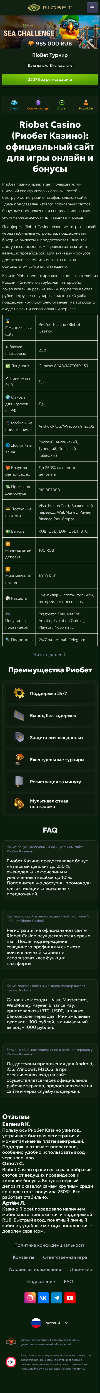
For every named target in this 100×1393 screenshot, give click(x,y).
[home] (50, 7)
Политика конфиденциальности (50, 1245)
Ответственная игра (65, 1257)
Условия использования (34, 1269)
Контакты (23, 1257)
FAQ (68, 1281)
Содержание (41, 1281)
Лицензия (81, 1269)
